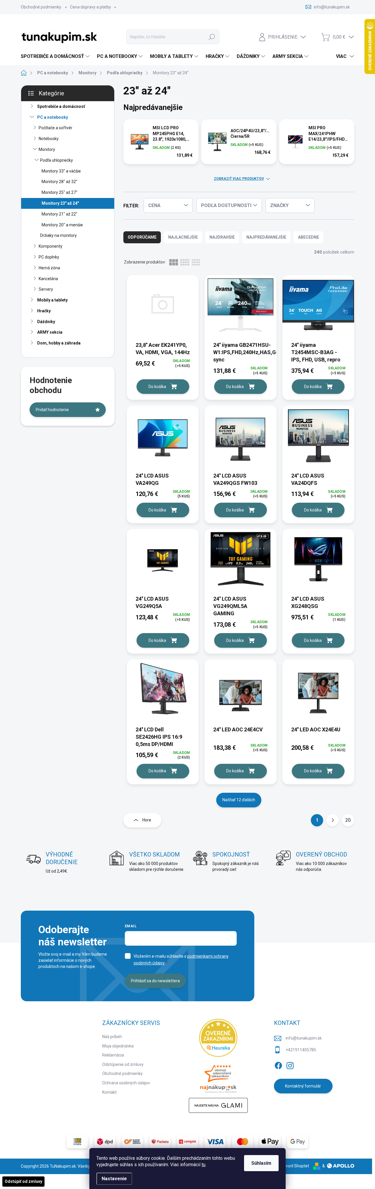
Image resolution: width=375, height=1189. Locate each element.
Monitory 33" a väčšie (61, 171)
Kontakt (109, 1092)
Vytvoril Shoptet (294, 1166)
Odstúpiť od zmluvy (23, 1181)
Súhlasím (261, 1163)
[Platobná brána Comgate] (187, 1141)
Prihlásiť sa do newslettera (155, 980)
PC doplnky (49, 257)
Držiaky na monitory (58, 235)
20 (348, 820)
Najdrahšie (222, 237)
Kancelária (48, 278)
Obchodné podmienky (41, 7)
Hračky (44, 311)
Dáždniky (46, 321)
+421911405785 (301, 1049)
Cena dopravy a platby (90, 7)
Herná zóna (49, 268)
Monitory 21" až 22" (59, 214)
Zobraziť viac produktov (239, 179)
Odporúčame (142, 237)
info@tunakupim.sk (304, 1038)
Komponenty (50, 246)
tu (203, 1164)
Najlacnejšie (183, 237)
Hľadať (212, 37)
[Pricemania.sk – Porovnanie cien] (218, 1077)
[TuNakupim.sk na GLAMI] (218, 1105)
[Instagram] (290, 1064)
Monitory (47, 149)
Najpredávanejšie (266, 237)
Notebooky (49, 138)
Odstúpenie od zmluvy (123, 1064)
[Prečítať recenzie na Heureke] (218, 1038)
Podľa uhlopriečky (56, 160)
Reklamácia (113, 1055)
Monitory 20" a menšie (62, 225)
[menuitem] (56, 56)
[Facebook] (278, 1064)
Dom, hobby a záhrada (59, 343)
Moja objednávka (118, 1046)
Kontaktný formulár (303, 1086)
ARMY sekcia (49, 332)
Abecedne (308, 237)
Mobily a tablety (52, 300)
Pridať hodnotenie (52, 409)
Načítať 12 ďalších (238, 799)
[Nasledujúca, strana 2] (332, 820)
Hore (146, 820)
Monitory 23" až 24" (60, 203)
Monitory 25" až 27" (59, 192)
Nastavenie (114, 1178)
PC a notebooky (52, 117)
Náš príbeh (112, 1036)
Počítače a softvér (55, 127)
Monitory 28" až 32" (59, 181)
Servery (46, 289)
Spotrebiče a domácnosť (61, 106)
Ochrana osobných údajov (126, 1083)
